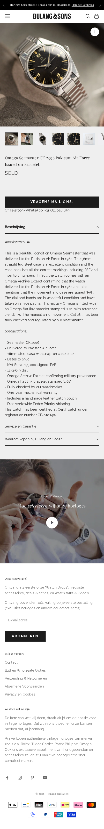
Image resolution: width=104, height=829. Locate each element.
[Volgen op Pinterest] (32, 777)
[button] (52, 227)
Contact (11, 662)
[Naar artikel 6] (89, 139)
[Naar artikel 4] (58, 139)
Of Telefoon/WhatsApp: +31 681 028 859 (37, 210)
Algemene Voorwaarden (24, 686)
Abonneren (25, 636)
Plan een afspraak (83, 5)
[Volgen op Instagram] (19, 777)
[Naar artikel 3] (42, 139)
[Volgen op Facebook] (7, 777)
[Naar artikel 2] (27, 139)
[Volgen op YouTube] (45, 777)
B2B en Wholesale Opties (25, 670)
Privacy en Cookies (20, 694)
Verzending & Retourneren (26, 678)
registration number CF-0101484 (31, 415)
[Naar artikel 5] (73, 139)
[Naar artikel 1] (11, 139)
